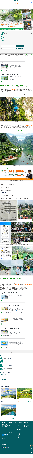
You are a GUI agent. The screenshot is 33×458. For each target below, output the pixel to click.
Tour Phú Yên (26, 433)
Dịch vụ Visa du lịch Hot (12, 425)
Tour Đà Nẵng (26, 431)
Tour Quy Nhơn (26, 432)
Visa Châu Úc (11, 430)
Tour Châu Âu (18, 439)
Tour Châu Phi (18, 441)
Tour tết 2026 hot (19, 427)
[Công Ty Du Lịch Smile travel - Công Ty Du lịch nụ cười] (16, 3)
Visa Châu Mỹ (11, 428)
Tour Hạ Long (26, 426)
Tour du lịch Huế (26, 430)
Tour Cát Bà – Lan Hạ (26, 427)
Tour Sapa (25, 428)
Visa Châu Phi (11, 429)
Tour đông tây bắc (26, 425)
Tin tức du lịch (11, 441)
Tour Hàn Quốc (19, 432)
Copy (2, 50)
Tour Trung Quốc (19, 433)
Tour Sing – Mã (18, 436)
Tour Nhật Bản (18, 434)
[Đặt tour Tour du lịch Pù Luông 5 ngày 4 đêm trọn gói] (13, 418)
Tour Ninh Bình (26, 429)
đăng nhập (5, 352)
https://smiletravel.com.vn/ (15, 284)
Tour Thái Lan (18, 437)
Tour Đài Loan (18, 435)
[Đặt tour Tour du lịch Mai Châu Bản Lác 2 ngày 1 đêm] (30, 401)
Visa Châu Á (10, 426)
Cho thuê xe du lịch (11, 440)
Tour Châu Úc (18, 440)
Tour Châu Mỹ (18, 438)
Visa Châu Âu (11, 427)
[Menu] (1, 3)
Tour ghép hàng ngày (19, 425)
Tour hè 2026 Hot (19, 426)
